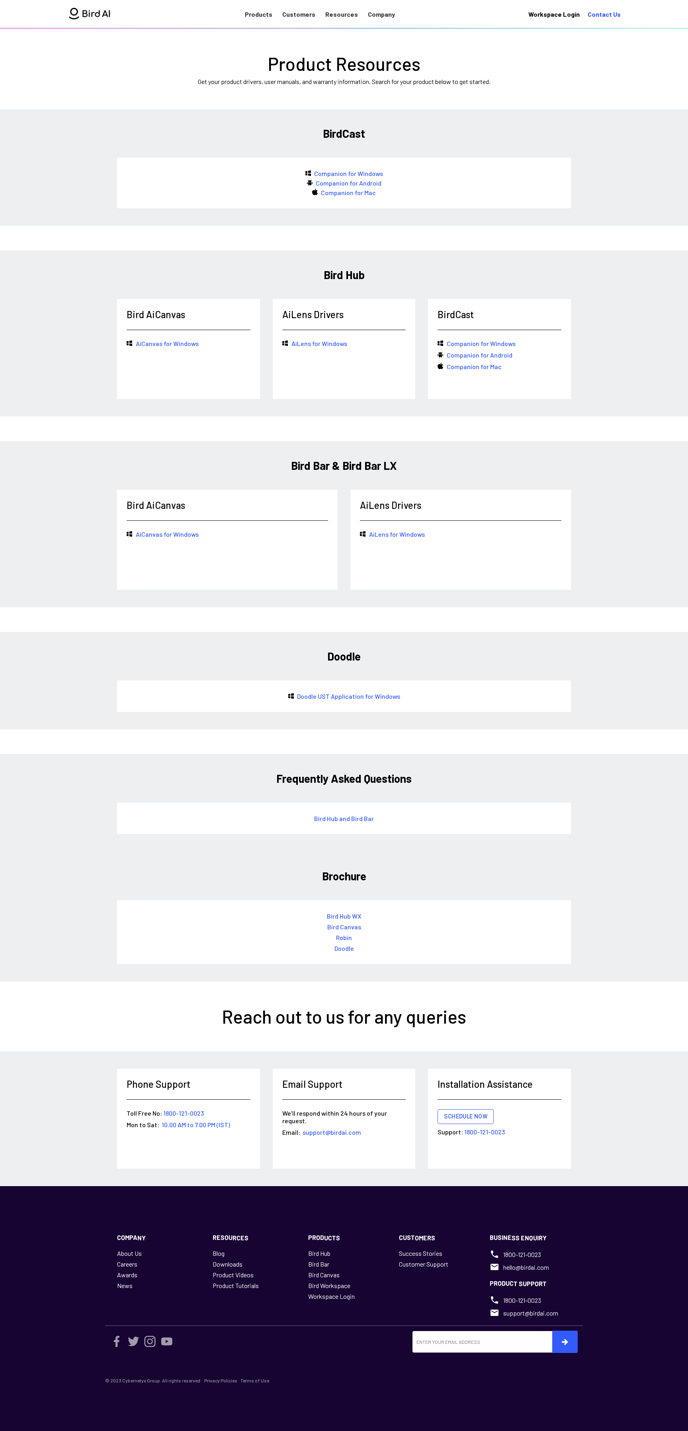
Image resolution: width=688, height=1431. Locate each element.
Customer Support (423, 1264)
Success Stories (420, 1253)
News (125, 1285)
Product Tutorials (236, 1285)
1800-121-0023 (522, 1254)
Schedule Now (465, 1116)
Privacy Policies (220, 1380)
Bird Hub (319, 1253)
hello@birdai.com (526, 1267)
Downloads (227, 1264)
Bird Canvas (324, 1275)
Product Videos (233, 1275)
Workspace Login (331, 1296)
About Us (129, 1253)
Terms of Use (254, 1380)
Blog (219, 1253)
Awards (127, 1275)
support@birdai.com (530, 1313)
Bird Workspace (329, 1285)
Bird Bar (318, 1264)
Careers (127, 1264)
